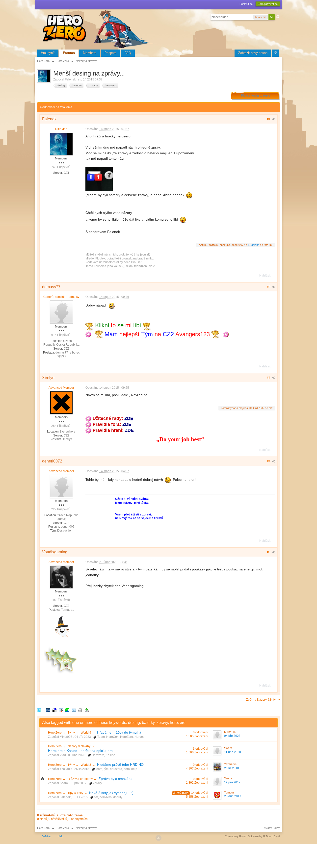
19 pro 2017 (232, 782)
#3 (269, 378)
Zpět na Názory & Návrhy (263, 699)
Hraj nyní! (48, 53)
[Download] (87, 710)
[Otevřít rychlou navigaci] (275, 53)
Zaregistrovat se (268, 3)
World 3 (86, 765)
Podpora (110, 53)
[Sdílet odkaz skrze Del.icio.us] (54, 710)
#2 (269, 287)
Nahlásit (264, 275)
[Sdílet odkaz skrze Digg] (48, 710)
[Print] (80, 710)
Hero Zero (55, 732)
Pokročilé (278, 17)
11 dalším (253, 244)
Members (89, 53)
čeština (46, 836)
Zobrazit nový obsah (252, 53)
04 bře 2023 (232, 736)
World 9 (86, 732)
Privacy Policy (271, 827)
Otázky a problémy (80, 779)
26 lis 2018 (231, 768)
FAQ (128, 53)
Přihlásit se (246, 3)
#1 (269, 119)
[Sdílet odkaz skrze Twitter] (39, 710)
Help (60, 836)
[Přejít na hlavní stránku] (99, 28)
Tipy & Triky (75, 793)
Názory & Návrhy (79, 746)
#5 (269, 552)
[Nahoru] (158, 838)
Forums (69, 53)
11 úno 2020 (232, 752)
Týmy (71, 732)
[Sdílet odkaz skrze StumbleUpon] (67, 710)
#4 (269, 461)
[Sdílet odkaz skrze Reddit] (61, 710)
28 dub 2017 (232, 796)
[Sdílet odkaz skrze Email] (74, 710)
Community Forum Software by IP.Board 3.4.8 (252, 836)
